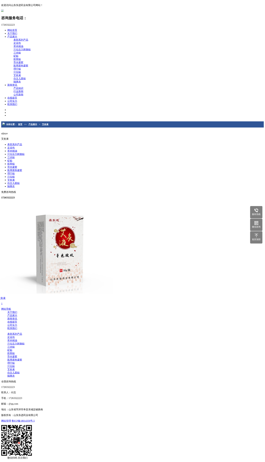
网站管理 (6, 420)
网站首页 (12, 30)
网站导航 (6, 309)
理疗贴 (17, 69)
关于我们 (12, 33)
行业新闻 (18, 91)
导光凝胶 (18, 62)
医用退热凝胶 (20, 65)
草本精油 (18, 46)
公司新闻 (18, 94)
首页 (20, 124)
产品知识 (18, 88)
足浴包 (17, 43)
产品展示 (12, 36)
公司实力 (12, 101)
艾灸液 (17, 75)
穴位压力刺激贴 (22, 49)
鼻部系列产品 (20, 40)
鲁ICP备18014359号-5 (23, 420)
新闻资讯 (12, 85)
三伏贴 (17, 52)
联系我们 (12, 104)
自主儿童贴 (19, 78)
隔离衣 (17, 81)
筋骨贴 (17, 59)
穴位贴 (17, 72)
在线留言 (12, 98)
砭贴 (15, 56)
